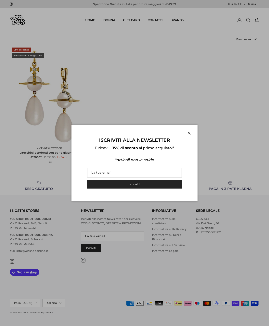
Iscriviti (135, 184)
